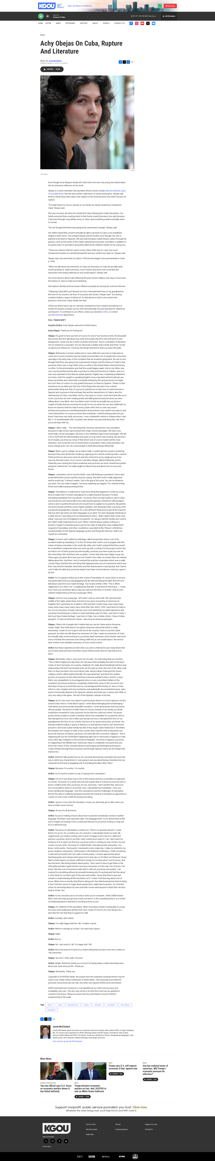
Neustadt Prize (73, 1005)
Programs (70, 23)
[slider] (51, 16)
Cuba (60, 1005)
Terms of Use (91, 1124)
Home (40, 23)
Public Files (90, 1134)
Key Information (91, 1129)
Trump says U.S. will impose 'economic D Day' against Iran (123, 1067)
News (58, 23)
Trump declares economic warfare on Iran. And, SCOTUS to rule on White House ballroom (90, 1088)
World (42, 35)
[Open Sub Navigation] (53, 23)
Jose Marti (111, 1005)
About (95, 23)
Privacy (118, 1124)
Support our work (151, 1124)
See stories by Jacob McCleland (67, 1041)
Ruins (61, 194)
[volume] (47, 16)
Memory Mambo (112, 190)
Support (84, 23)
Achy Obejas (125, 1005)
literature (98, 1005)
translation (51, 1010)
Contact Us (119, 23)
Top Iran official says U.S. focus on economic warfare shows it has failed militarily (55, 1088)
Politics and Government (48, 1083)
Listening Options (121, 1129)
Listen (48, 23)
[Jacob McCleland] (45, 1032)
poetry (86, 1005)
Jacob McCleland (54, 61)
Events (106, 23)
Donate (171, 6)
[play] (41, 16)
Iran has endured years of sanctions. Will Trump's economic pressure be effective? (155, 1070)
